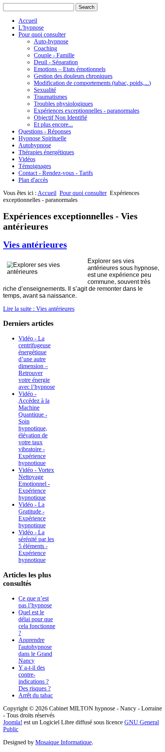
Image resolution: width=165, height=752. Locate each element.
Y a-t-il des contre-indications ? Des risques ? (34, 678)
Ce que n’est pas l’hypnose (35, 602)
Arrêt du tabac (35, 695)
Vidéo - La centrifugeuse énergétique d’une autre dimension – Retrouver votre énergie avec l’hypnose (36, 362)
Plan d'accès (33, 180)
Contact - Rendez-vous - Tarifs (55, 173)
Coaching (45, 48)
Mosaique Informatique (63, 742)
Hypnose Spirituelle (42, 138)
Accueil (27, 20)
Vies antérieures (35, 245)
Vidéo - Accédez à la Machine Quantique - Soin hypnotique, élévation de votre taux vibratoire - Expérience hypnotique (34, 428)
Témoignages (34, 166)
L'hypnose (31, 27)
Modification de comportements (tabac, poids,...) (92, 83)
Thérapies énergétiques (46, 152)
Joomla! (12, 722)
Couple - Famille (54, 55)
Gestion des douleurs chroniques (73, 76)
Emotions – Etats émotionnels (70, 69)
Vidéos (26, 159)
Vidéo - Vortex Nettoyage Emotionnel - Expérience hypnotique (36, 484)
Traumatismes (50, 96)
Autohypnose (34, 145)
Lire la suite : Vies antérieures (38, 308)
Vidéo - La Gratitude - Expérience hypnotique (32, 515)
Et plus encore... (53, 124)
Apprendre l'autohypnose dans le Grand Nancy (35, 650)
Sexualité (45, 90)
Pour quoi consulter (42, 34)
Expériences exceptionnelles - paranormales (86, 110)
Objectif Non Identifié (60, 117)
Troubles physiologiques (63, 103)
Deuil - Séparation (56, 62)
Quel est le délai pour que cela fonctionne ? (36, 622)
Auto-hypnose (51, 41)
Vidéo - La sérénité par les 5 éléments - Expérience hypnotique (36, 546)
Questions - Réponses (44, 131)
